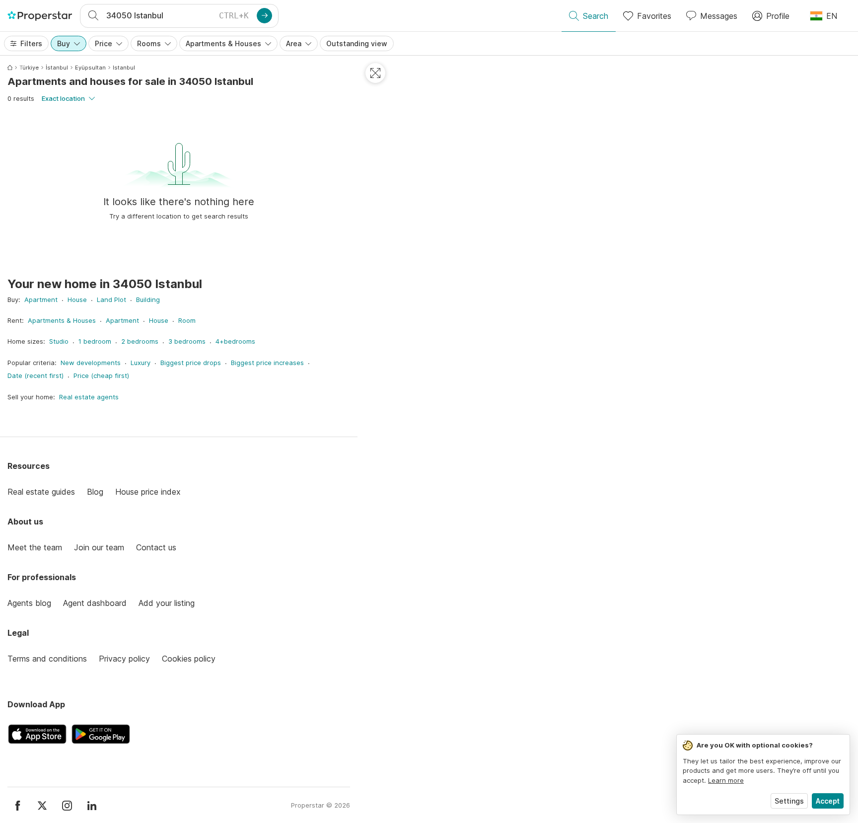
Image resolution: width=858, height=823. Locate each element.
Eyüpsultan (90, 67)
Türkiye (29, 67)
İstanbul (57, 67)
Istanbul (124, 67)
